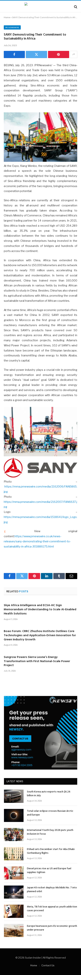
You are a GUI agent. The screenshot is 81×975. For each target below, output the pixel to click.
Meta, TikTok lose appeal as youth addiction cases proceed (52, 909)
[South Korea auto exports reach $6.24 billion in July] (14, 796)
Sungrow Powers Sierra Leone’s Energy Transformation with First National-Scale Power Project (37, 661)
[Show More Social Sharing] (73, 54)
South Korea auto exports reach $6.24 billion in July (48, 794)
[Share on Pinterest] (58, 54)
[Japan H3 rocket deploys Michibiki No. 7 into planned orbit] (14, 892)
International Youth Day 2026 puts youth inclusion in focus (50, 832)
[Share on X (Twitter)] (36, 54)
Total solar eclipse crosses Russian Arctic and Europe (50, 813)
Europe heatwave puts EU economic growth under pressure (52, 928)
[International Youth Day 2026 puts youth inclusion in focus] (14, 834)
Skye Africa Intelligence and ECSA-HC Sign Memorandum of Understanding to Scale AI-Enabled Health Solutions (40, 609)
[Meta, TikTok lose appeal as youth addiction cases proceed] (14, 911)
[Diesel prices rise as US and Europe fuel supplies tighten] (14, 872)
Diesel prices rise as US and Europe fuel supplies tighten (49, 870)
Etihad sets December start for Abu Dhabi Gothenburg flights (51, 851)
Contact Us (47, 965)
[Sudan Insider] (40, 7)
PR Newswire (12, 27)
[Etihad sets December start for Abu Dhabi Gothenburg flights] (14, 853)
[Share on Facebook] (14, 54)
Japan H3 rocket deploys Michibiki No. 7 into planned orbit (52, 890)
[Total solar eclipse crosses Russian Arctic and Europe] (14, 815)
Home (7, 17)
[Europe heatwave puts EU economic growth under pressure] (14, 930)
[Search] (75, 6)
